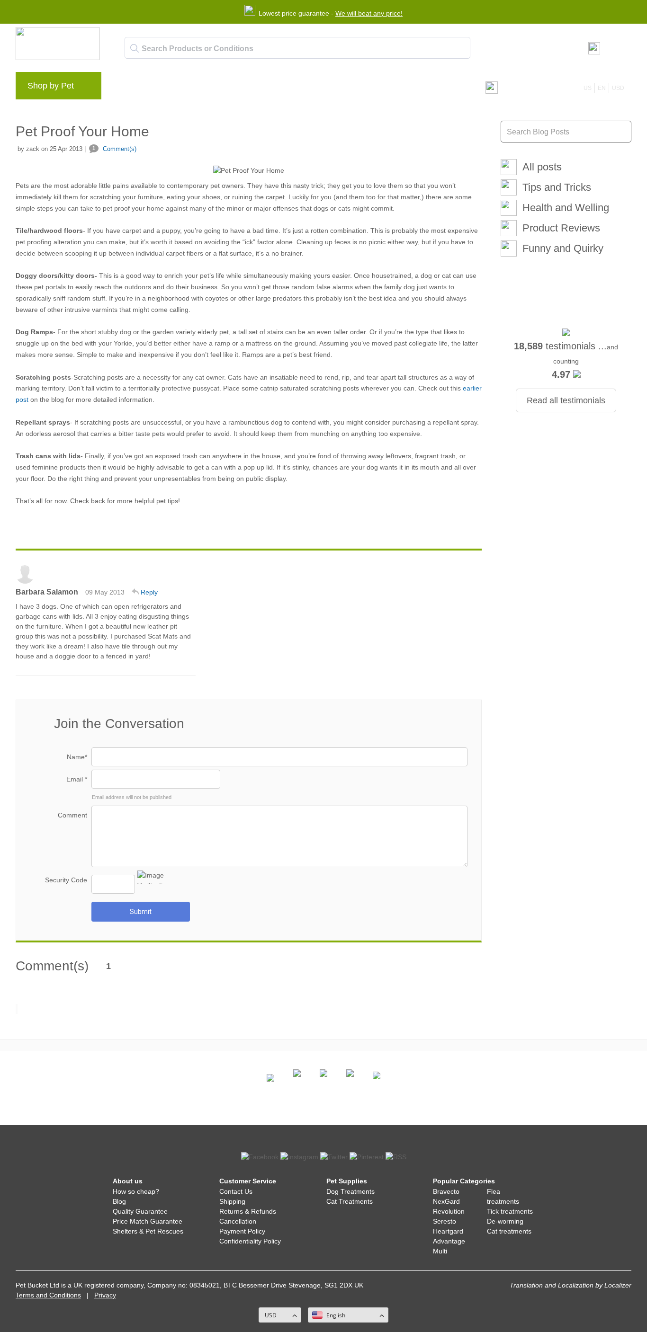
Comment (72, 815)
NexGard (446, 1201)
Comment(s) (114, 148)
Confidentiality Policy (250, 1241)
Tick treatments (510, 1211)
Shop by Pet (50, 85)
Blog (162, 88)
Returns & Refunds (247, 1211)
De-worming (505, 1221)
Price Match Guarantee (147, 1221)
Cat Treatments (349, 1201)
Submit (141, 911)
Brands (129, 88)
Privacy (105, 1295)
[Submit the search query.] (134, 48)
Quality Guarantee (140, 1211)
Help (263, 88)
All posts (542, 167)
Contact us (302, 88)
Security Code (66, 880)
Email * (76, 779)
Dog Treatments (350, 1191)
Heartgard (448, 1231)
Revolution (449, 1211)
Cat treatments (509, 1231)
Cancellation (237, 1221)
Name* (77, 757)
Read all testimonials (566, 400)
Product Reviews (561, 228)
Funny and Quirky (562, 248)
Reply (149, 592)
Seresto (444, 1221)
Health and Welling (565, 207)
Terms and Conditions (48, 1295)
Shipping (232, 1201)
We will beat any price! (369, 13)
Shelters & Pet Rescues (148, 1231)
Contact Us (235, 1191)
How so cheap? (136, 1191)
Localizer (617, 1285)
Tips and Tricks (556, 187)
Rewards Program (212, 88)
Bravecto (446, 1191)
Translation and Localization (551, 1285)
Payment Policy (242, 1231)
